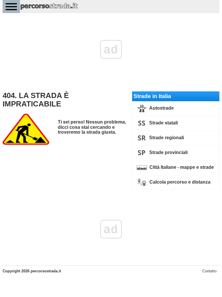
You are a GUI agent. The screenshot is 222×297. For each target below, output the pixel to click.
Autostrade (161, 108)
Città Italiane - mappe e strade (181, 167)
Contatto (209, 271)
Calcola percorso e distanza (179, 182)
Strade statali (163, 123)
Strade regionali (166, 137)
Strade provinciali (168, 152)
